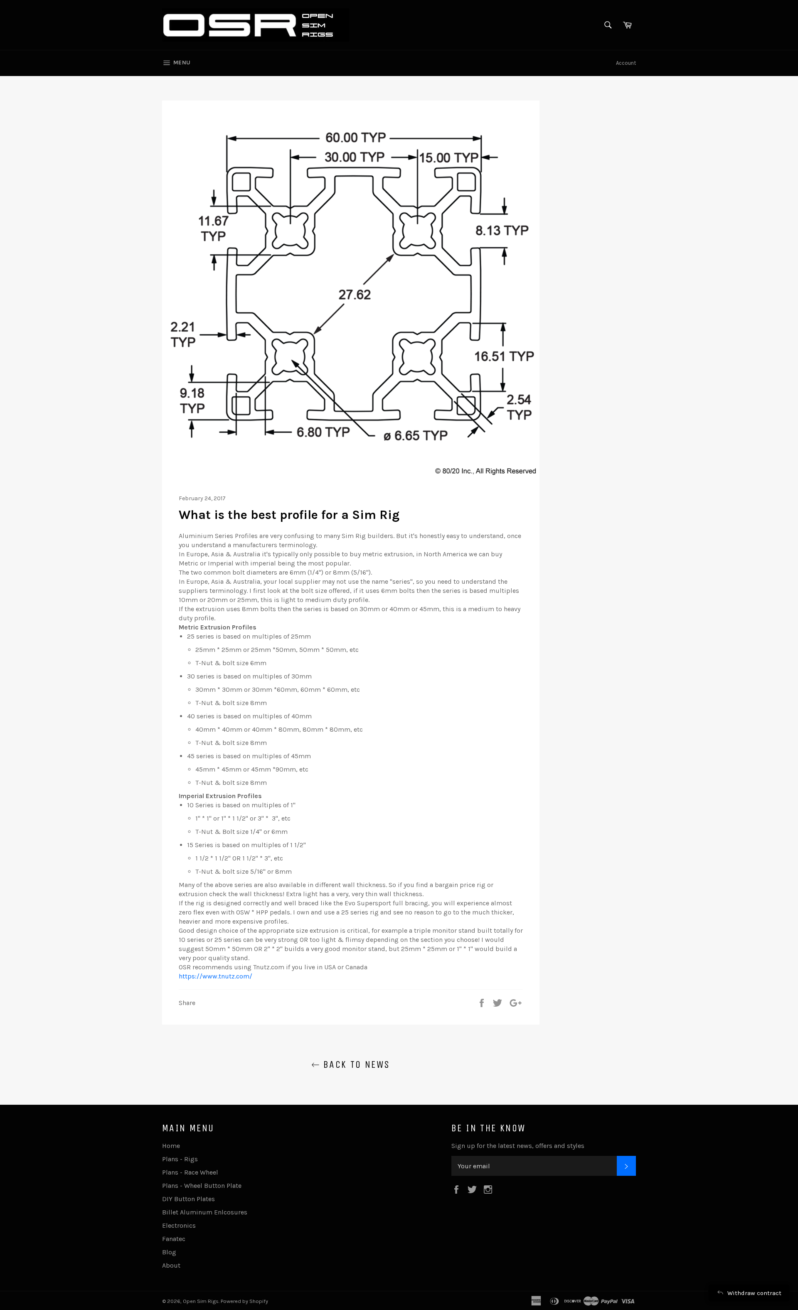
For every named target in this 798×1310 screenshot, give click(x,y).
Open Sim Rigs (201, 1301)
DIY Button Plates (188, 1199)
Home (171, 1146)
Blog (169, 1252)
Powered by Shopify (244, 1301)
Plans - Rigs (180, 1159)
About (171, 1265)
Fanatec (173, 1239)
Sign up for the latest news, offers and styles (517, 1146)
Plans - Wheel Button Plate (201, 1186)
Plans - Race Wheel (190, 1172)
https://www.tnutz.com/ (215, 976)
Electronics (179, 1225)
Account (626, 63)
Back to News (355, 1064)
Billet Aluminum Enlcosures (204, 1212)
